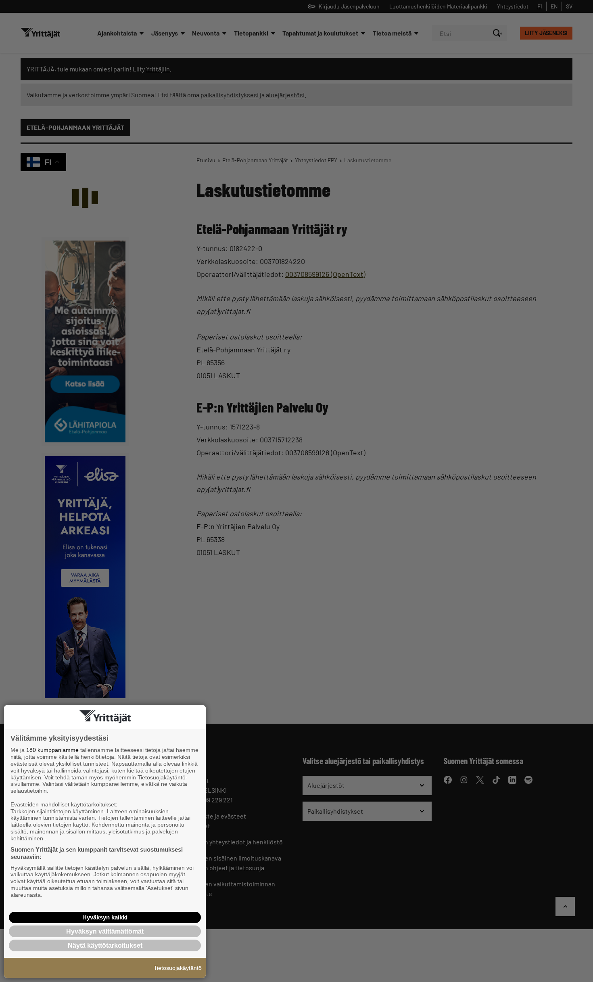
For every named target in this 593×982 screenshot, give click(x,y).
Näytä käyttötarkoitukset (105, 945)
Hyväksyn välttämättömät (105, 931)
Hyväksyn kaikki (104, 917)
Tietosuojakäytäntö (178, 968)
